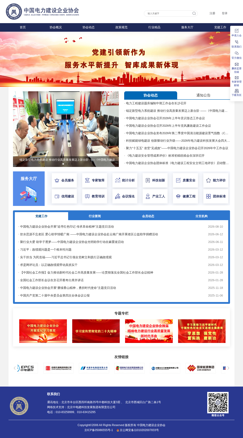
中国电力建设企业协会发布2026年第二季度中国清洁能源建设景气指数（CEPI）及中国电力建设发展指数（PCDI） (178, 133)
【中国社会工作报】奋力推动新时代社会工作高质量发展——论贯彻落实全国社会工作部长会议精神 (86, 272)
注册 (212, 13)
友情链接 (121, 357)
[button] (114, 84)
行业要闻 (95, 216)
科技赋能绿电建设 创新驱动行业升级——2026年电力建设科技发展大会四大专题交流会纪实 (178, 140)
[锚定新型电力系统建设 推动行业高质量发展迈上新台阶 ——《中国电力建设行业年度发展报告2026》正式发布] (66, 92)
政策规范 (121, 27)
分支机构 (202, 216)
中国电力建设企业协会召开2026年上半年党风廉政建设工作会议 (168, 125)
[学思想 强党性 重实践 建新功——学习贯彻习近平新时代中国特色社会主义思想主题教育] (202, 320)
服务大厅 (187, 27)
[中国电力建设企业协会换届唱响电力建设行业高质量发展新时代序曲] (149, 320)
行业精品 (154, 27)
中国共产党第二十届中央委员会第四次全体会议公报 (55, 295)
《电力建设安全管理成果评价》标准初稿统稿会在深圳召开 (165, 155)
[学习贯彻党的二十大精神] (96, 320)
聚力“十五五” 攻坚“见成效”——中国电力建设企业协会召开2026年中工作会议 (177, 148)
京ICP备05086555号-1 (98, 430)
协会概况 (56, 27)
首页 (23, 27)
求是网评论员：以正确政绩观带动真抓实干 (49, 265)
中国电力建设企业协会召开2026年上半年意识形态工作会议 (165, 118)
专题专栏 (121, 313)
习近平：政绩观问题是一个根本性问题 (46, 249)
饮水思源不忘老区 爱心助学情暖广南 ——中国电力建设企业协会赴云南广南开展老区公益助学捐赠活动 (89, 234)
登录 (225, 13)
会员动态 (148, 216)
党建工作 (220, 27)
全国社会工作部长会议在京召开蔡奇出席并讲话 (52, 280)
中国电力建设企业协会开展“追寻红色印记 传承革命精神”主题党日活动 (67, 226)
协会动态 (89, 27)
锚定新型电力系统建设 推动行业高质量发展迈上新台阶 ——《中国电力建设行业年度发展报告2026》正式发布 (178, 110)
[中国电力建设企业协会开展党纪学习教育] (43, 320)
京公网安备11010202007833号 (139, 430)
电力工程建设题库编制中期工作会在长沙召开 (156, 103)
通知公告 (203, 95)
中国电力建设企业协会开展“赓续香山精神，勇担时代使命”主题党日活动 (68, 288)
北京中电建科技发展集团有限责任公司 (91, 407)
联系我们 (53, 394)
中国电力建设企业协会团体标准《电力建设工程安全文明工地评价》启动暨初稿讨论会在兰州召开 (178, 163)
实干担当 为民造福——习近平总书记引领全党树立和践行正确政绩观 (66, 257)
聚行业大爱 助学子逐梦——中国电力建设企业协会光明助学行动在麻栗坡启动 (72, 242)
